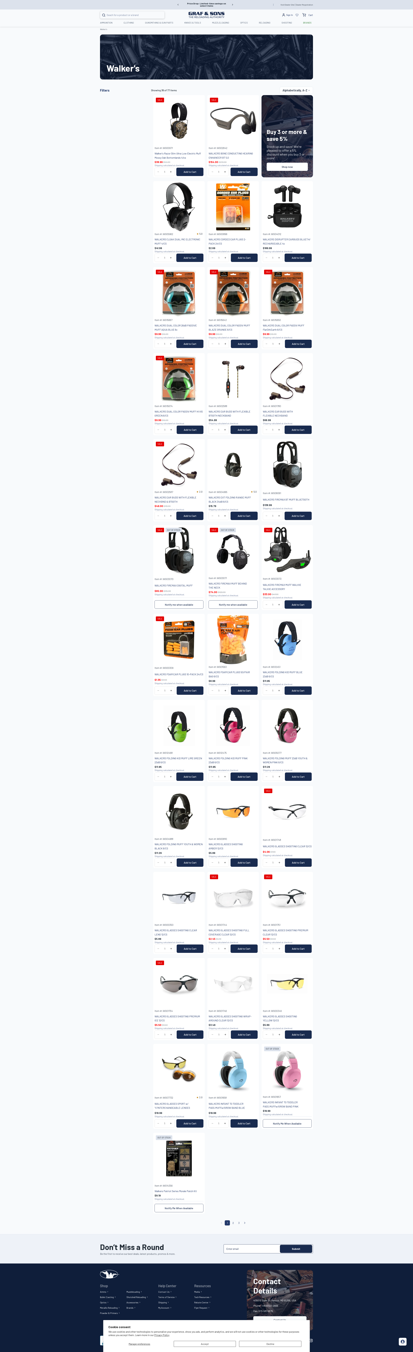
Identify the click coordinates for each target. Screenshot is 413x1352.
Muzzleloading (133, 1291)
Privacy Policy (161, 1335)
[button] (296, 90)
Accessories (132, 1302)
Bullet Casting (107, 1297)
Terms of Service (166, 1297)
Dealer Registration (304, 5)
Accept (205, 1343)
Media (197, 1291)
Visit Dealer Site (287, 5)
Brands (129, 1307)
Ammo (103, 1291)
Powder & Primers (109, 1313)
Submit (296, 1248)
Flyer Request (200, 1307)
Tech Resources (201, 1297)
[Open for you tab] (403, 1342)
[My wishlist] (297, 15)
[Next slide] (232, 4)
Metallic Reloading (109, 1307)
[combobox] (128, 15)
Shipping (162, 1302)
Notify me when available (179, 604)
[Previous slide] (178, 4)
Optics (103, 1302)
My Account (163, 1307)
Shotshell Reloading (136, 1297)
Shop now (287, 166)
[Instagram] (311, 1340)
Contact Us (164, 1291)
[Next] (245, 1223)
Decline (270, 1343)
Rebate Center (201, 1302)
